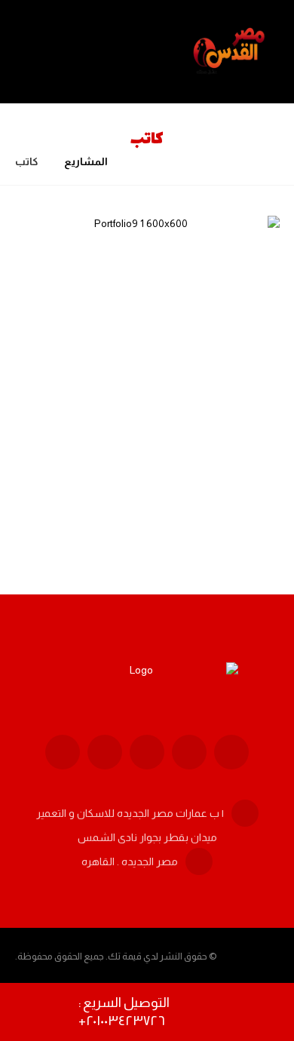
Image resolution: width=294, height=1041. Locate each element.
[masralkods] (231, 51)
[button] (231, 752)
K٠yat (202, 476)
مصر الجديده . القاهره (129, 861)
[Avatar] (242, 480)
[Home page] (138, 161)
